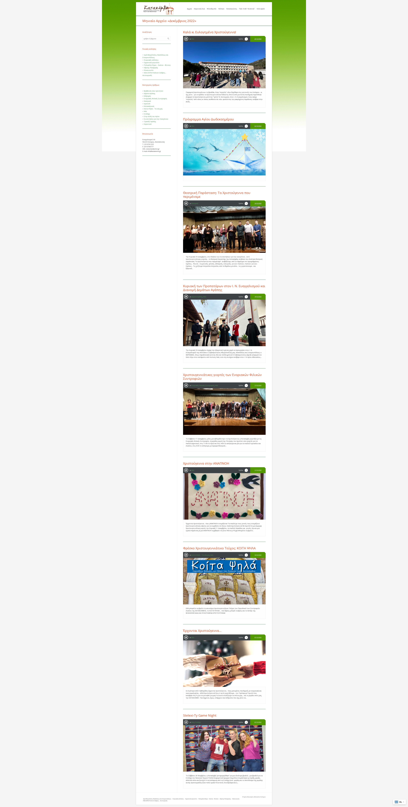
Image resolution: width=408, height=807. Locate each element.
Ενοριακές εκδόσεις (151, 60)
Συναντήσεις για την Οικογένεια (156, 119)
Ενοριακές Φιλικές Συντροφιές (202, 385)
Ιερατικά (147, 104)
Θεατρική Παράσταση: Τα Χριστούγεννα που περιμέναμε (216, 195)
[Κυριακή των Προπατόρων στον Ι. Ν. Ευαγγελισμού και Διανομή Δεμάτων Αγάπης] (224, 323)
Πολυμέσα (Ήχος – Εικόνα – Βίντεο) (157, 65)
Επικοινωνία (148, 70)
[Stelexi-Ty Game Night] (224, 748)
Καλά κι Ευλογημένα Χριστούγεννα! (209, 32)
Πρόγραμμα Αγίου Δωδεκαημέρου (208, 119)
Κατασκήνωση (149, 106)
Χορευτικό (148, 124)
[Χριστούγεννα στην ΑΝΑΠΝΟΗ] (224, 496)
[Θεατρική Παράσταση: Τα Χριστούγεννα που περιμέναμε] (224, 229)
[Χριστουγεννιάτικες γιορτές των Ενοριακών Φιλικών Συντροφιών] (224, 411)
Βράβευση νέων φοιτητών (153, 91)
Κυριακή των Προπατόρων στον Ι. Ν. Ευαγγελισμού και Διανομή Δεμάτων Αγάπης (224, 288)
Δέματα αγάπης (197, 297)
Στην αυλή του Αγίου (151, 116)
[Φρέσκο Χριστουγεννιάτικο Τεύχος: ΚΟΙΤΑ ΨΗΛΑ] (224, 581)
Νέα (192, 39)
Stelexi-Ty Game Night (199, 715)
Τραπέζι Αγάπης (150, 121)
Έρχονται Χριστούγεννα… (202, 630)
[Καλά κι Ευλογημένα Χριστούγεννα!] (224, 65)
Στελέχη (198, 722)
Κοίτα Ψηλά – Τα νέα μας (153, 109)
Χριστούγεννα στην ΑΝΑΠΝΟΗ (206, 463)
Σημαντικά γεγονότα (151, 62)
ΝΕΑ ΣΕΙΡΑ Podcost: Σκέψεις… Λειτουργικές (155, 800)
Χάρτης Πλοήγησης (151, 68)
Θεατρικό (194, 203)
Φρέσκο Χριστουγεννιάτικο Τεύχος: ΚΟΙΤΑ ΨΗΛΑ (219, 548)
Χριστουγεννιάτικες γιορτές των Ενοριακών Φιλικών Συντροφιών (222, 377)
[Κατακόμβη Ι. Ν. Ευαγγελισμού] (158, 9)
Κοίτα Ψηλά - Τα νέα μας (200, 555)
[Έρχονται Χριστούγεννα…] (224, 663)
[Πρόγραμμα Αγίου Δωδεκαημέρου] (224, 152)
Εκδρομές (147, 96)
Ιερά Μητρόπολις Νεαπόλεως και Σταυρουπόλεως (157, 799)
